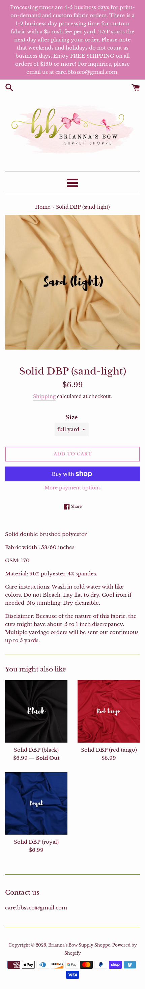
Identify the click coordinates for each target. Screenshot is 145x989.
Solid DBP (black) (36, 750)
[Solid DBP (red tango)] (109, 711)
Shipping (44, 396)
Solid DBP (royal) (36, 842)
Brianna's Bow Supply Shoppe (79, 945)
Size (72, 417)
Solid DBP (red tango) (109, 750)
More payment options (72, 488)
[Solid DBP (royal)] (36, 803)
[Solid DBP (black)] (36, 711)
